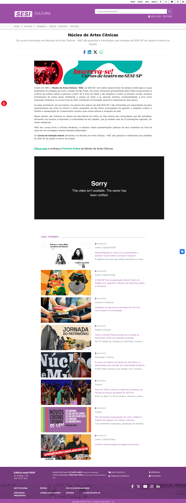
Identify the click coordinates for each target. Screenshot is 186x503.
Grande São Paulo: (75, 472)
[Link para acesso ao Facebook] (132, 487)
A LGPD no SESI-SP (91, 493)
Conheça (41, 26)
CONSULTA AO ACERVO (50, 493)
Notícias (74, 26)
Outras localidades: (79, 476)
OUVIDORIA (155, 476)
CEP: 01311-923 (20, 478)
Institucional (21, 488)
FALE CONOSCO (118, 472)
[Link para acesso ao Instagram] (151, 487)
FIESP (132, 2)
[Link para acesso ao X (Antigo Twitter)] (138, 487)
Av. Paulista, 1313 (21, 476)
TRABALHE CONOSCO (119, 476)
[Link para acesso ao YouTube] (145, 487)
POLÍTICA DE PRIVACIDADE (77, 488)
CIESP (140, 2)
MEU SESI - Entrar (161, 16)
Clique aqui (40, 148)
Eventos (62, 26)
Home (17, 26)
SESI (147, 2)
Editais (52, 26)
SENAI (154, 2)
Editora (70, 493)
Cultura (28, 26)
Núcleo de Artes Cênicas (93, 35)
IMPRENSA (155, 472)
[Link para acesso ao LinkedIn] (158, 487)
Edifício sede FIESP (24, 472)
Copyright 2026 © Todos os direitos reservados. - (93, 502)
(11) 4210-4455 (75, 472)
